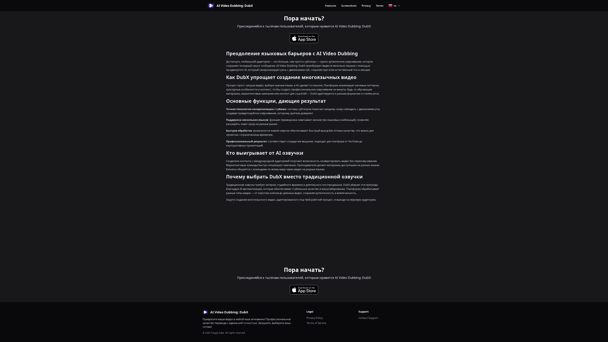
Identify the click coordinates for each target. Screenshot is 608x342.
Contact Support (368, 318)
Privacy (366, 5)
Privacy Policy (315, 318)
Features (330, 5)
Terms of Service (316, 323)
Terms (379, 5)
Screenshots (349, 5)
